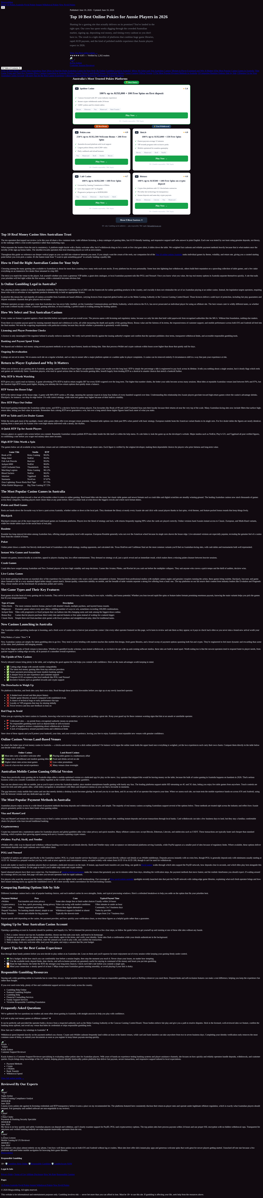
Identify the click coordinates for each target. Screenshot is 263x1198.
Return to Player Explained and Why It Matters (192, 71)
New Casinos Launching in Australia (50, 73)
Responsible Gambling (39, 1164)
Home (3, 5)
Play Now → (131, 115)
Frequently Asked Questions (110, 75)
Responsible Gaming (66, 1174)
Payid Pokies (29, 5)
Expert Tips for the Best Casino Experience (45, 75)
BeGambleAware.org (154, 226)
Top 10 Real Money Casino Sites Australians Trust (23, 71)
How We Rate (50, 1174)
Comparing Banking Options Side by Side (217, 73)
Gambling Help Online (16, 1164)
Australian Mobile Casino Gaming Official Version (129, 73)
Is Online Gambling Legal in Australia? (113, 71)
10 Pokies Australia (15, 5)
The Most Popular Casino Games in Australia (234, 71)
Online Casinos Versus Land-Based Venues (86, 73)
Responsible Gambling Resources (80, 75)
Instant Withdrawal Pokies (47, 5)
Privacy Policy (7, 1174)
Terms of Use (20, 1174)
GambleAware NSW (61, 1164)
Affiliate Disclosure (34, 1174)
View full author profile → (12, 1078)
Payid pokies (146, 865)
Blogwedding (7, 2)
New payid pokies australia (121, 879)
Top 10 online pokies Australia (169, 254)
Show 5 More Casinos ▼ (131, 220)
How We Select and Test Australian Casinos (151, 71)
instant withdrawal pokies (73, 872)
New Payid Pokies (67, 5)
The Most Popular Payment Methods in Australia (175, 73)
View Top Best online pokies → (84, 53)
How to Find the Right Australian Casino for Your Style (71, 71)
